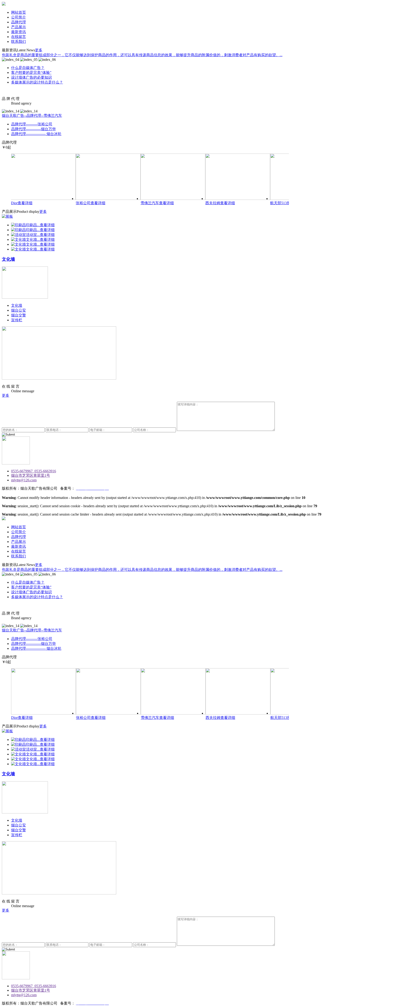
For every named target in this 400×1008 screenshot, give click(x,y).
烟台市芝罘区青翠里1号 (30, 475)
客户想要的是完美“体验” (31, 72)
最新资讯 (18, 32)
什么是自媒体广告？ (27, 68)
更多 (38, 50)
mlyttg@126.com (24, 480)
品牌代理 (18, 22)
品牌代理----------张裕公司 (31, 124)
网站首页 (18, 12)
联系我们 (18, 41)
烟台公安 (18, 310)
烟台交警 (18, 315)
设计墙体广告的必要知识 (31, 77)
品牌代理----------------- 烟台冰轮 (36, 134)
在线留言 (18, 37)
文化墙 (16, 305)
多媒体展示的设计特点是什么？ (37, 82)
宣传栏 (16, 320)
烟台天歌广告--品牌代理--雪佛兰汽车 (32, 115)
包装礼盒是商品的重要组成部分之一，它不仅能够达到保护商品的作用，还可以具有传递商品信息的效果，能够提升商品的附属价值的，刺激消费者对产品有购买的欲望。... (142, 55)
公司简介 (18, 17)
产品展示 (18, 27)
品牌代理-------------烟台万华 (33, 129)
